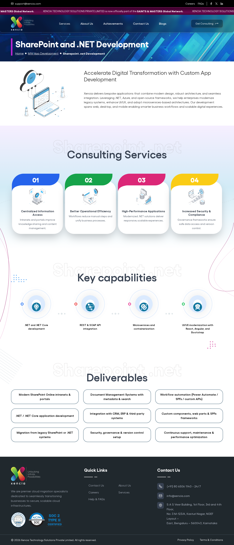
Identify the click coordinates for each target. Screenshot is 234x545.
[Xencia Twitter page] (216, 4)
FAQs (201, 3)
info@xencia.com (178, 495)
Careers (190, 3)
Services (124, 492)
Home (19, 53)
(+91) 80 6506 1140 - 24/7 (184, 486)
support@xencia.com (28, 3)
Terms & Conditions (211, 539)
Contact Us (96, 485)
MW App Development (43, 53)
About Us (124, 485)
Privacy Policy (186, 539)
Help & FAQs (96, 499)
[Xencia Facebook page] (211, 3)
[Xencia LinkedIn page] (221, 3)
